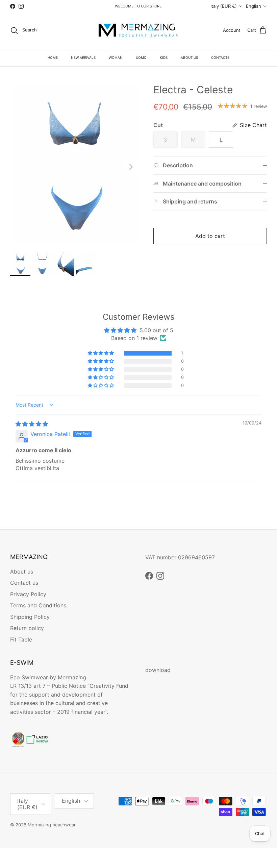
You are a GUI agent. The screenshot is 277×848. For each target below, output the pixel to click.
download (158, 670)
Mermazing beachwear (51, 824)
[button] (101, 353)
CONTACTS (220, 57)
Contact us (24, 582)
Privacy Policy (28, 594)
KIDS (164, 57)
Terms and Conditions (38, 605)
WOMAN (116, 57)
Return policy (27, 628)
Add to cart (210, 236)
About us (21, 571)
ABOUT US (189, 57)
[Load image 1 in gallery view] (74, 163)
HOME (53, 57)
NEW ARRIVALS (83, 57)
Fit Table (21, 639)
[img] (32, 423)
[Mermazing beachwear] (138, 30)
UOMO (141, 57)
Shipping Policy (30, 616)
